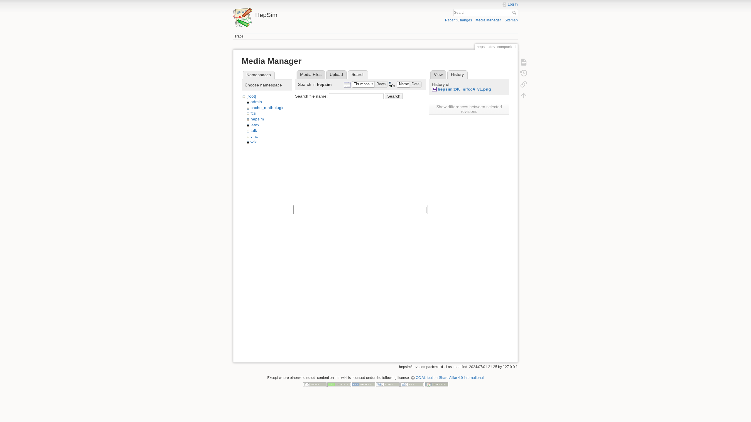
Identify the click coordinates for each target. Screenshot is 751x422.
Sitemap (511, 20)
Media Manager (488, 20)
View (438, 74)
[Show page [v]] (523, 62)
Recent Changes (458, 20)
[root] (251, 96)
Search (515, 13)
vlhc (254, 136)
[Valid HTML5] (388, 384)
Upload (336, 74)
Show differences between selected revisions (469, 109)
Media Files (311, 74)
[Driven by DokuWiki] (436, 384)
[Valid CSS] (412, 384)
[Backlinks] (523, 84)
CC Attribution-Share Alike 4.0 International (450, 378)
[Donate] (339, 384)
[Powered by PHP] (363, 384)
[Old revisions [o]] (523, 73)
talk (254, 130)
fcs (253, 113)
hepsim (257, 119)
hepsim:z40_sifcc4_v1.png (464, 89)
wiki (254, 141)
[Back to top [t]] (523, 95)
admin (256, 101)
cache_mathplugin (268, 107)
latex (255, 124)
